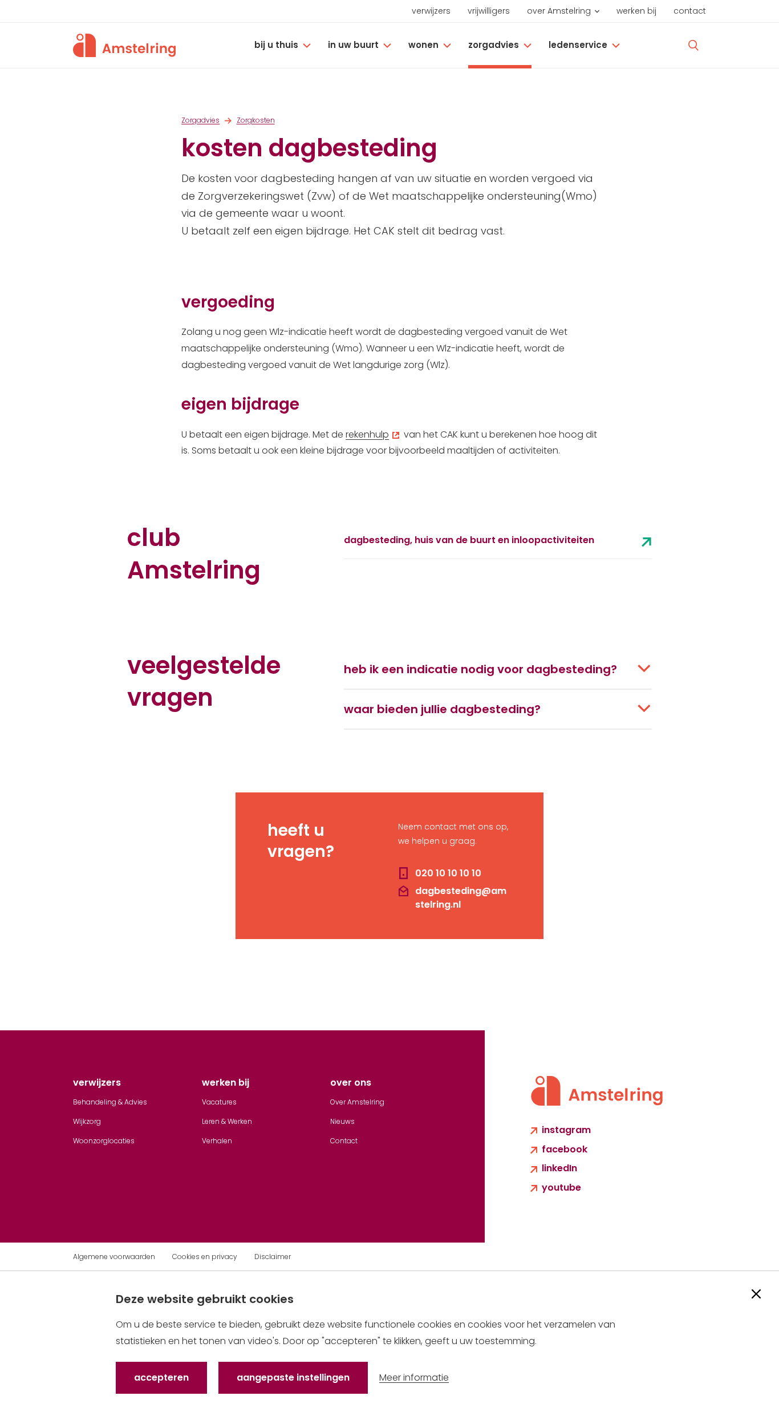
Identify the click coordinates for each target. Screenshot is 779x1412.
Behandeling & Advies (110, 1102)
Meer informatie (414, 1377)
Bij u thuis (276, 45)
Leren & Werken (227, 1121)
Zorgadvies (493, 45)
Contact (689, 11)
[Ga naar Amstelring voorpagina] (124, 45)
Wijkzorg (87, 1121)
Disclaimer (272, 1256)
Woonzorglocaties (104, 1141)
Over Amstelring (559, 11)
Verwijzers (431, 11)
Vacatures (219, 1102)
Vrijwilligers (489, 11)
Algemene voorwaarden (114, 1256)
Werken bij (636, 11)
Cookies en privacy (204, 1256)
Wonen (423, 45)
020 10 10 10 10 (448, 873)
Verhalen (217, 1141)
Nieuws (342, 1121)
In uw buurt (353, 45)
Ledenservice (578, 45)
